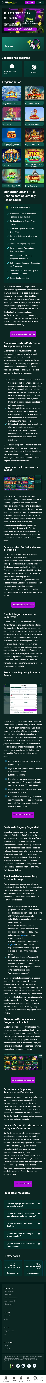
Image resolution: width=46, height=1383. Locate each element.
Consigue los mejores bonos (23, 1080)
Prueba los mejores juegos (23, 605)
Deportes (14, 1380)
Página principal (6, 1380)
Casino (28, 1380)
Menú (42, 1380)
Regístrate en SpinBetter (23, 815)
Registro (29, 2)
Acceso (40, 2)
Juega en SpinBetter (23, 1184)
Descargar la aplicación (20, 29)
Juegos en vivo (35, 1380)
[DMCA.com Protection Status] (12, 1366)
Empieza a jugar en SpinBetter (23, 334)
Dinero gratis (21, 1380)
